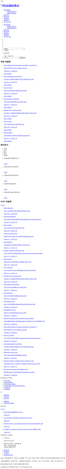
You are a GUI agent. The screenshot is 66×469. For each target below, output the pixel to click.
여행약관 (6, 451)
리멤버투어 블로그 (9, 403)
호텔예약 (6, 20)
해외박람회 (7, 10)
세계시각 (6, 398)
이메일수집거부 (8, 455)
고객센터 (6, 453)
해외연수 (6, 15)
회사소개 (6, 450)
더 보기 (3, 205)
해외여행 (6, 16)
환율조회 (6, 395)
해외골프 (6, 18)
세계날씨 (6, 396)
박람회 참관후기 (11, 13)
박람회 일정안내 (11, 11)
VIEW (5, 164)
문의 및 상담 (7, 21)
